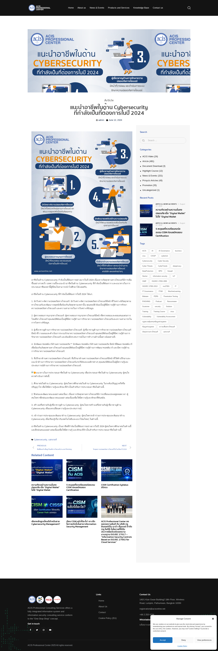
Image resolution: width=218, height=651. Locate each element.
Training (145, 311)
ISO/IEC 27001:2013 (149, 286)
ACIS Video (147, 156)
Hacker (144, 276)
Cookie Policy (182, 646)
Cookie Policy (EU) (108, 618)
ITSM (161, 291)
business (178, 251)
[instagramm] (43, 630)
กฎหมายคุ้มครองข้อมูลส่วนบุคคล (154, 322)
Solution (169, 306)
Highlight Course (150, 171)
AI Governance (164, 251)
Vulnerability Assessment (166, 317)
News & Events (149, 176)
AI (152, 251)
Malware (145, 296)
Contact (102, 612)
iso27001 (166, 286)
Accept (163, 640)
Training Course (159, 311)
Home (101, 601)
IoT (174, 276)
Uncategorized (149, 190)
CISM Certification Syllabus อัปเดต (114, 486)
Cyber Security (163, 261)
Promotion (147, 185)
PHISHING (146, 301)
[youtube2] (50, 630)
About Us (103, 606)
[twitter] (37, 630)
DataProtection (147, 271)
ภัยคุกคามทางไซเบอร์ (150, 332)
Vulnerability (146, 317)
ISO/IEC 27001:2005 (159, 281)
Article (145, 161)
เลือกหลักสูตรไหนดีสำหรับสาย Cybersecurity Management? (45, 522)
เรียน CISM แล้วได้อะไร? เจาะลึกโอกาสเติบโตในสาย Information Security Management (81, 524)
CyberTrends (162, 266)
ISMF (144, 281)
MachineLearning (174, 291)
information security (160, 276)
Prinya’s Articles (150, 180)
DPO (160, 271)
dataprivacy (177, 266)
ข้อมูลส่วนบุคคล (148, 327)
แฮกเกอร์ (52, 439)
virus (172, 311)
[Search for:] (163, 140)
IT (175, 286)
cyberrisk (164, 256)
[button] (213, 618)
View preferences (204, 640)
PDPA (156, 296)
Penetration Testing (171, 296)
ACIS (144, 251)
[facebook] (30, 630)
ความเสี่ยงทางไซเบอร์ (167, 327)
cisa (143, 256)
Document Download (152, 166)
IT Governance (147, 291)
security (158, 306)
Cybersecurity (40, 439)
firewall (170, 271)
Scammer (145, 306)
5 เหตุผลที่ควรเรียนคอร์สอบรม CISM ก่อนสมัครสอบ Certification (80, 488)
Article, (160, 204)
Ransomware (172, 301)
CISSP (153, 256)
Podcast (159, 301)
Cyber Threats (147, 266)
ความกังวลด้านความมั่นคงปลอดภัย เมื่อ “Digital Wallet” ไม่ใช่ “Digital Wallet (45, 488)
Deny (183, 640)
